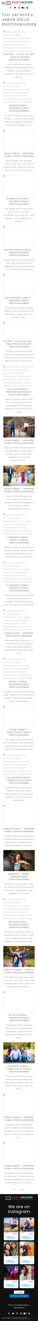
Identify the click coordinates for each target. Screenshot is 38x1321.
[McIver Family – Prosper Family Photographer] (19, 908)
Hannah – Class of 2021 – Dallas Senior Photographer (19, 57)
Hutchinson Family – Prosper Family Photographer (19, 300)
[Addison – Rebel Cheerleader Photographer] (19, 860)
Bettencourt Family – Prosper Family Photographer (19, 252)
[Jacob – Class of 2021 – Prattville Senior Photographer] (19, 330)
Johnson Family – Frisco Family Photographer (19, 540)
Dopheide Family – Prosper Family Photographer (19, 588)
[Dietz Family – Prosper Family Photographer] (19, 1104)
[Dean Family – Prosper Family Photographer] (19, 140)
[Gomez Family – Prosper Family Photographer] (19, 92)
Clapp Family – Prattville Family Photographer (19, 732)
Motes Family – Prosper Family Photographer (19, 1018)
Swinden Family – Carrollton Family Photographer (19, 1069)
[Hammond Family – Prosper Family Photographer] (19, 185)
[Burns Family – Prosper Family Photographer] (19, 815)
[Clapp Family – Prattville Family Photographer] (19, 716)
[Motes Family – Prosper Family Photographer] (19, 1001)
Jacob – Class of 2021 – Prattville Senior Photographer (19, 344)
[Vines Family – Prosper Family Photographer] (19, 475)
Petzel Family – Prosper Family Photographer (19, 684)
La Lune (27, 1319)
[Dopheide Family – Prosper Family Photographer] (19, 571)
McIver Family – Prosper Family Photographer (19, 924)
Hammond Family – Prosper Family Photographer (19, 201)
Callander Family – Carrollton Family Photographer (19, 780)
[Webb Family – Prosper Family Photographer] (19, 1152)
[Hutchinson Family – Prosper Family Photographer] (19, 284)
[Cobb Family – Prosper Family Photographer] (19, 427)
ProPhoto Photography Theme (22, 1318)
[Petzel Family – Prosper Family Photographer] (19, 668)
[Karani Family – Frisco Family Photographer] (19, 956)
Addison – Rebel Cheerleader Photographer (19, 877)
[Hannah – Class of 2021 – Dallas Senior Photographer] (19, 41)
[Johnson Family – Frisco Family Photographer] (19, 523)
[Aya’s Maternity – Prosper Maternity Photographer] (19, 375)
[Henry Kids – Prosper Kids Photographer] (19, 619)
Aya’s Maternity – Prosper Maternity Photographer (19, 392)
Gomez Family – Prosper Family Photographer (19, 108)
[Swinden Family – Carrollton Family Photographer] (19, 1052)
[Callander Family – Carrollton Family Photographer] (19, 764)
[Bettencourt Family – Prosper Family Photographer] (19, 236)
